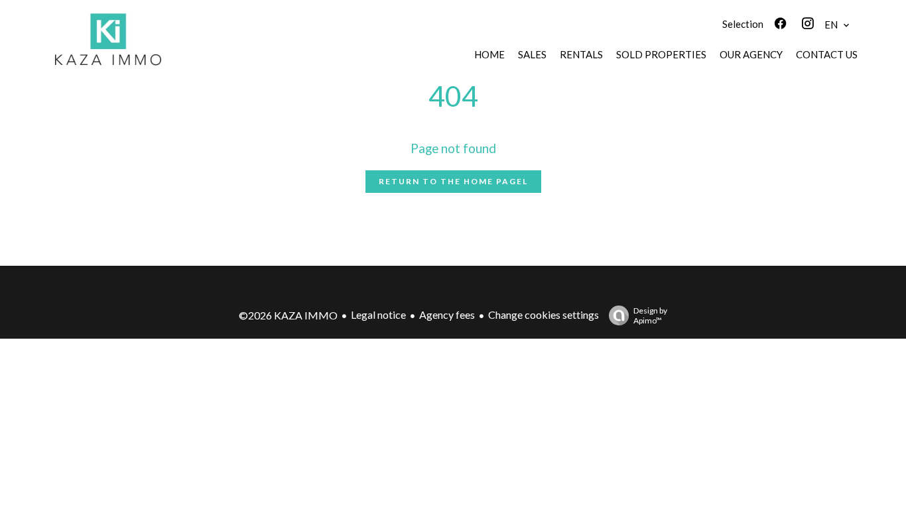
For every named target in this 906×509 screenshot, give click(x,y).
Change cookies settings (543, 314)
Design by (650, 315)
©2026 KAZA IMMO (288, 315)
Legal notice (378, 314)
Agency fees (447, 314)
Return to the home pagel (453, 181)
